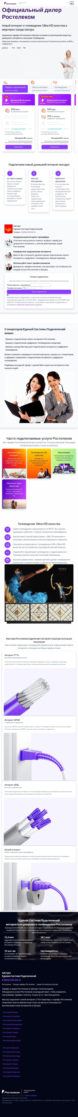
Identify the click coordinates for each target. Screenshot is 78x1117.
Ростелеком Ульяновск (11, 1072)
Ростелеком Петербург (11, 1016)
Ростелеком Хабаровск (11, 1076)
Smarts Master (31, 1095)
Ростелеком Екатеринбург (12, 1024)
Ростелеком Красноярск (12, 1041)
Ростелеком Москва (10, 1012)
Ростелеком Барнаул (11, 1068)
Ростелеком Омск (9, 1037)
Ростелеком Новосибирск (12, 1020)
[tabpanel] (39, 124)
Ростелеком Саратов (11, 1060)
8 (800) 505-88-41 (28, 232)
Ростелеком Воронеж (11, 1048)
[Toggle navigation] (72, 3)
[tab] (15, 89)
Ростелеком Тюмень (10, 1064)
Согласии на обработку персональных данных (24, 305)
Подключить (18, 147)
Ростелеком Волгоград (11, 1052)
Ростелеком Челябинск (11, 1028)
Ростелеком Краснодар (11, 1056)
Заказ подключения (39, 292)
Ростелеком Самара (10, 1032)
